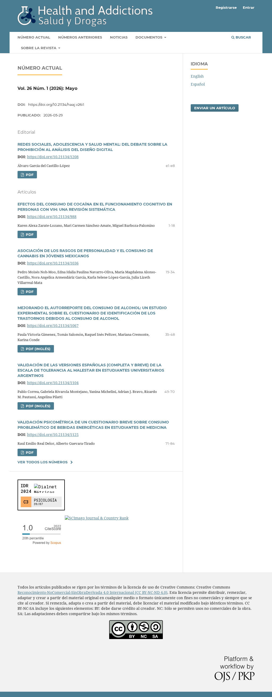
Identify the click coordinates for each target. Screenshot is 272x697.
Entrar (248, 7)
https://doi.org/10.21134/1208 (53, 156)
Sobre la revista (39, 48)
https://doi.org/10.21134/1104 (53, 382)
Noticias (119, 37)
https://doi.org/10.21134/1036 (53, 263)
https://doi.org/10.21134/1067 (53, 325)
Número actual (34, 37)
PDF (29, 175)
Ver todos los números (42, 462)
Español (198, 84)
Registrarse (226, 7)
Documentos (149, 37)
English (197, 76)
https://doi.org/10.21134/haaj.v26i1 (56, 104)
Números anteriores (80, 37)
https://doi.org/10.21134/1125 (53, 434)
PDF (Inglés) (37, 349)
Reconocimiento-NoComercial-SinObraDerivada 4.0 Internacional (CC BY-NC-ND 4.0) (92, 592)
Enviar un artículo (214, 108)
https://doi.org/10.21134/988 (51, 216)
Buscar (243, 37)
